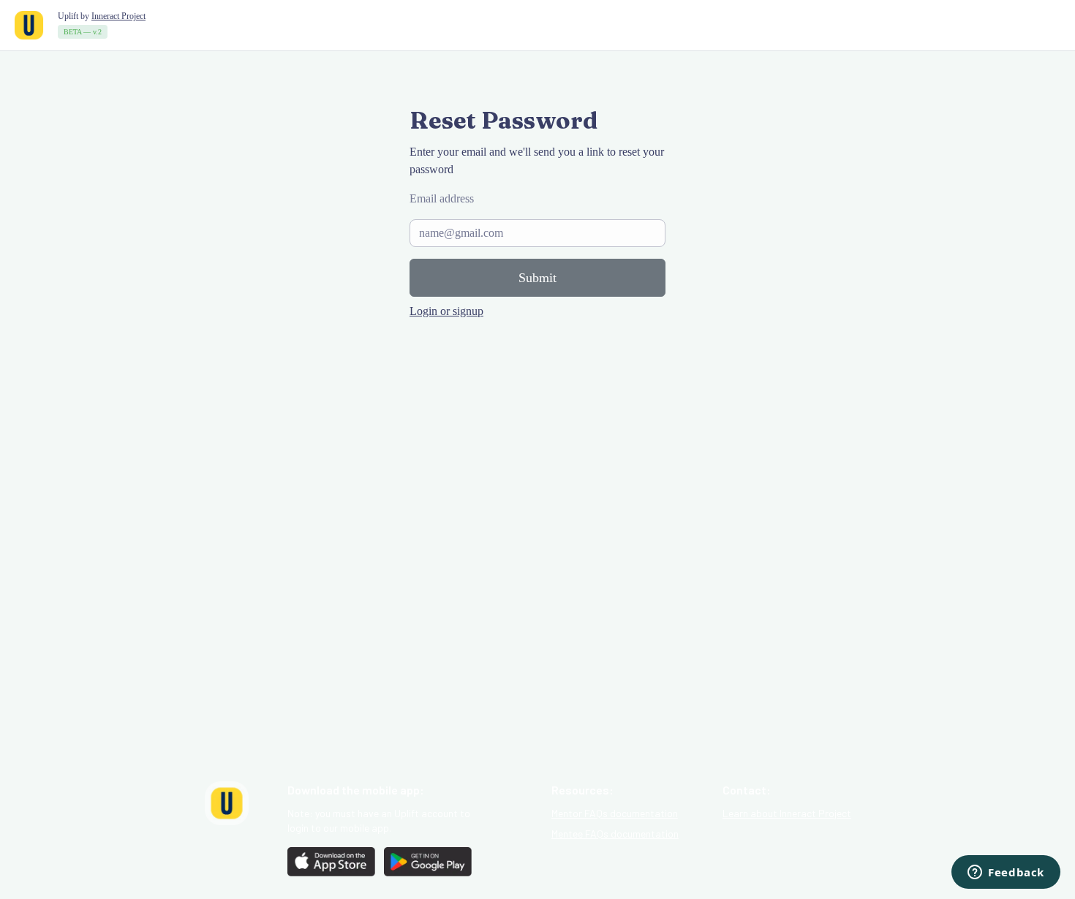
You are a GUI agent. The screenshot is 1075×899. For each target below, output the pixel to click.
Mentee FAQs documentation (615, 833)
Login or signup (446, 311)
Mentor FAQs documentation (614, 813)
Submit (537, 277)
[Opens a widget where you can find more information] (1005, 873)
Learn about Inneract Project (787, 813)
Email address (442, 198)
